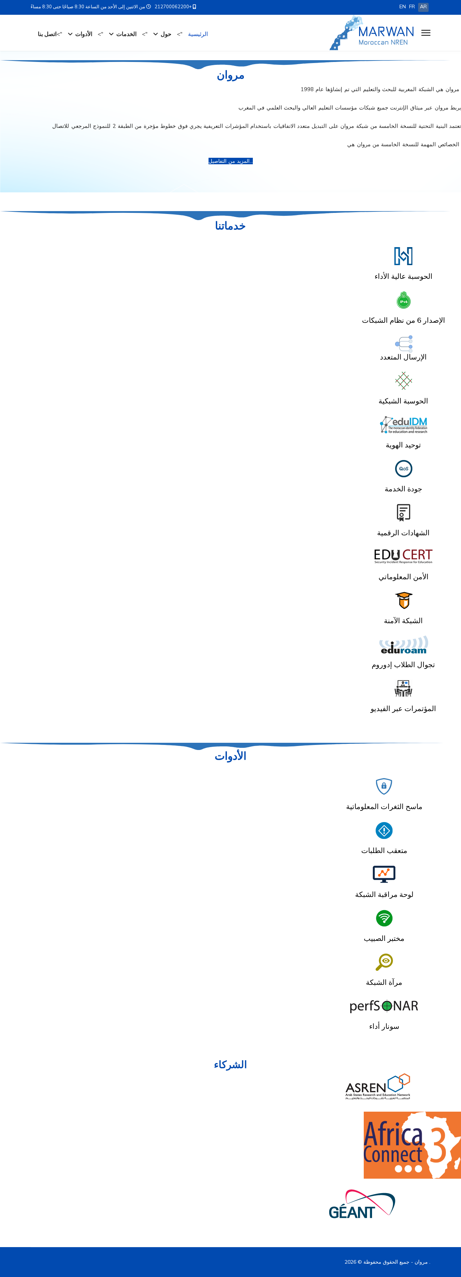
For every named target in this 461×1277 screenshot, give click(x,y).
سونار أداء (384, 1026)
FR (412, 6)
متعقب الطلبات (384, 850)
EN (402, 6)
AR (423, 6)
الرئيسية (198, 33)
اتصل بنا (47, 33)
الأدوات (83, 33)
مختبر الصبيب (384, 938)
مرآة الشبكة (384, 982)
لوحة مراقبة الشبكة (384, 894)
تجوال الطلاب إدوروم (403, 664)
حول (166, 33)
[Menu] (425, 33)
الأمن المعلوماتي (404, 576)
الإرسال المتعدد (403, 356)
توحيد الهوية (403, 444)
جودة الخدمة (403, 488)
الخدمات (126, 33)
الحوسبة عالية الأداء (404, 276)
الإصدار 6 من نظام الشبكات (403, 320)
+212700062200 (173, 6)
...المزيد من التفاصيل (231, 161)
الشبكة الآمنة (403, 620)
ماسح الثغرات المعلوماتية (384, 806)
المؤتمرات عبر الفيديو (403, 708)
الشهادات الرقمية (403, 532)
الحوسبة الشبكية (403, 400)
